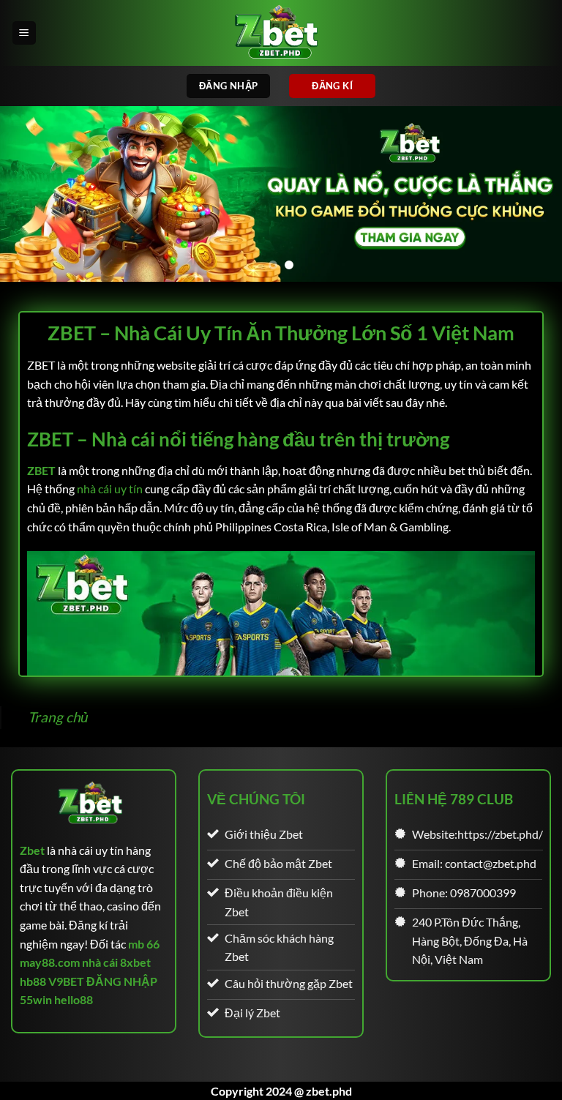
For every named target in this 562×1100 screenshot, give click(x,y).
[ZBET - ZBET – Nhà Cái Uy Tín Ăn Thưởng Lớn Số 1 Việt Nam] (281, 33)
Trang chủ (58, 716)
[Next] (532, 194)
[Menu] (24, 33)
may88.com (50, 962)
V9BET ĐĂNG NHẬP (102, 981)
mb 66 (144, 944)
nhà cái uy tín (110, 488)
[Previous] (30, 194)
